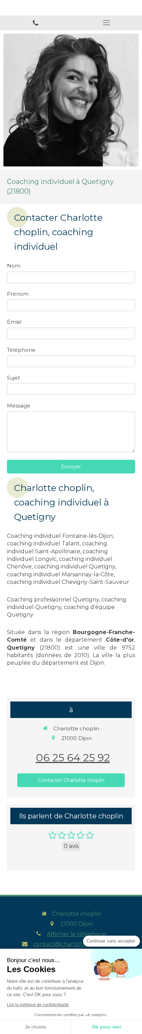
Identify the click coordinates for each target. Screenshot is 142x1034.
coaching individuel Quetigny (74, 566)
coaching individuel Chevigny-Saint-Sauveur (68, 582)
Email (14, 321)
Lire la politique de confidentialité (38, 1004)
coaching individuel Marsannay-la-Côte (60, 574)
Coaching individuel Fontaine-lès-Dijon (60, 536)
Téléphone (21, 350)
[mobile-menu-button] (106, 23)
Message (18, 405)
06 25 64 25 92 (73, 757)
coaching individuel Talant (43, 543)
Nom (13, 265)
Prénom (18, 294)
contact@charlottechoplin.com (76, 944)
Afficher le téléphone (76, 934)
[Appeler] (35, 22)
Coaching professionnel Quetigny (53, 599)
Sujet (13, 377)
